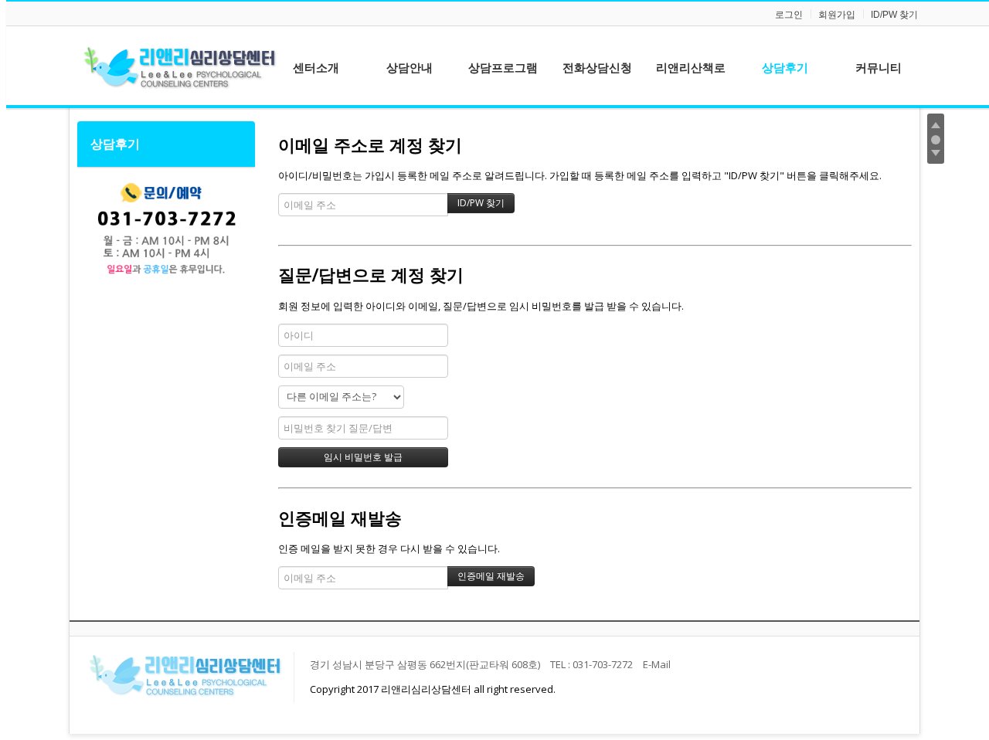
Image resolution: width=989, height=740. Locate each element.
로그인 (789, 14)
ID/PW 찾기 (894, 14)
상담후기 (115, 143)
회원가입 (836, 14)
